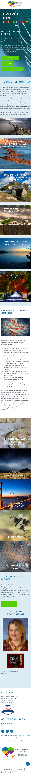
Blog (2, 725)
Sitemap (3, 771)
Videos (3, 727)
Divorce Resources (6, 723)
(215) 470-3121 (8, 702)
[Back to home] (15, 4)
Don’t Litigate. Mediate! (12, 69)
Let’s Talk (7, 63)
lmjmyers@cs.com (8, 596)
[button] (2, 4)
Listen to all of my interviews (15, 741)
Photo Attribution (12, 771)
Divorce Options (10, 58)
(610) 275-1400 (9, 700)
